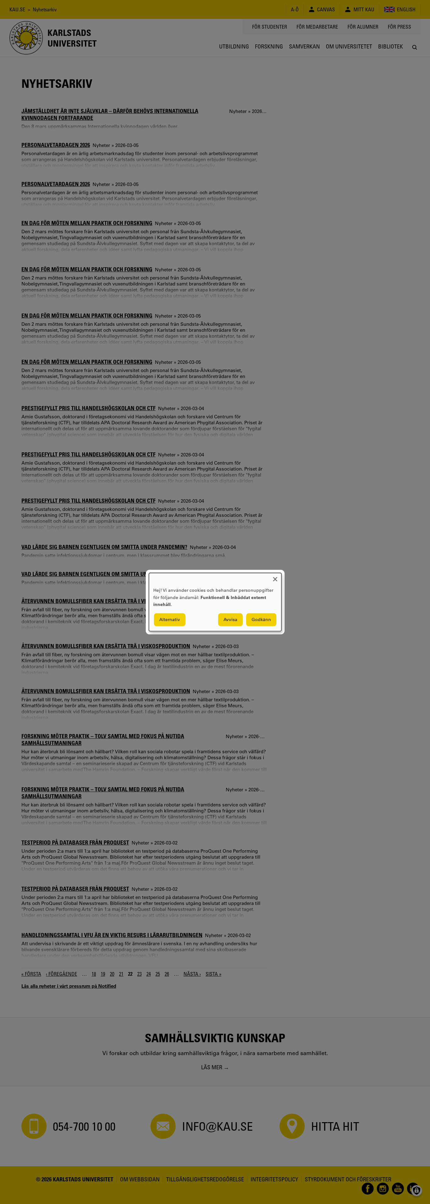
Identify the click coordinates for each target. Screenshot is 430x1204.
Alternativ (169, 619)
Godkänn (261, 619)
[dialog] (215, 602)
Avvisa (230, 619)
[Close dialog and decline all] (275, 577)
